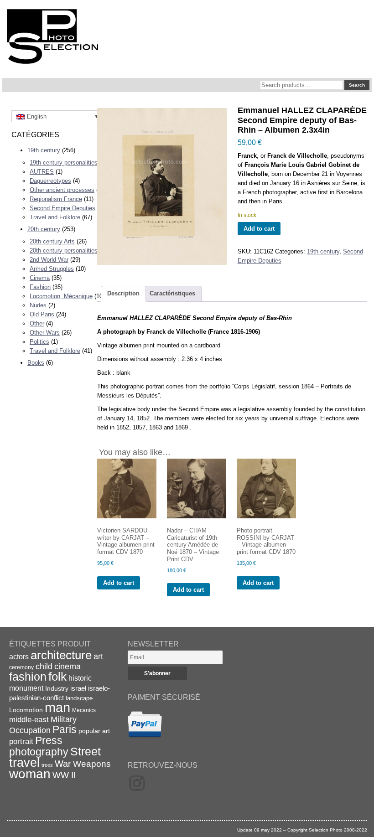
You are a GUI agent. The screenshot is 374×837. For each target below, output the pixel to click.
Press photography (38, 746)
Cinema (40, 277)
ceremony (21, 667)
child (44, 666)
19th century (43, 150)
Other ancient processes (62, 189)
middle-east (29, 719)
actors (19, 656)
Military (64, 719)
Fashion (40, 287)
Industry (56, 688)
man (57, 707)
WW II (64, 775)
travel (24, 763)
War (63, 764)
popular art (94, 730)
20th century (43, 229)
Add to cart (259, 228)
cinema (67, 666)
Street (85, 751)
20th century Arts (52, 241)
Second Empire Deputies (62, 208)
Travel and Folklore (55, 217)
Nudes (38, 305)
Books (35, 362)
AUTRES (42, 171)
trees (47, 765)
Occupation (30, 730)
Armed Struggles (52, 268)
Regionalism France (56, 199)
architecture (61, 655)
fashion (28, 676)
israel (78, 688)
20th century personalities (64, 250)
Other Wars (45, 332)
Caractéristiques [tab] (172, 293)
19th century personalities (64, 162)
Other (37, 323)
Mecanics (84, 710)
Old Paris (42, 314)
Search (357, 85)
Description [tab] (123, 293)
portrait (21, 741)
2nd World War (49, 259)
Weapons (92, 764)
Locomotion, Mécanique (61, 296)
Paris (64, 729)
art (98, 656)
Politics (39, 341)
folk (57, 676)
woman (30, 774)
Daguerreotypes (50, 180)
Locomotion (26, 709)
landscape (79, 698)
